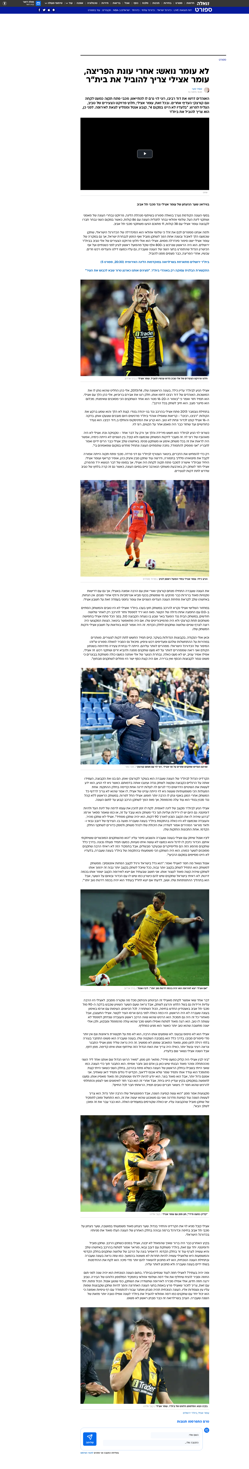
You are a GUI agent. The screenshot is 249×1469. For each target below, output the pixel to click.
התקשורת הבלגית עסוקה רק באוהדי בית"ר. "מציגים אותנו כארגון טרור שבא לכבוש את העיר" (147, 270)
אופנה (80, 3)
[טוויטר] (44, 10)
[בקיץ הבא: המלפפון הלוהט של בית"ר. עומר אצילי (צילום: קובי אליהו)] (144, 1358)
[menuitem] (188, 3)
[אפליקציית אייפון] (49, 10)
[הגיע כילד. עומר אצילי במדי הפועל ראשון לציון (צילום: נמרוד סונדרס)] (144, 531)
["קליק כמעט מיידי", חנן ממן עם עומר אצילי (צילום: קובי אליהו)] (144, 1166)
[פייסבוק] (39, 10)
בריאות (116, 3)
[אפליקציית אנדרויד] (53, 10)
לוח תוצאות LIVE (182, 10)
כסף (136, 3)
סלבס (145, 3)
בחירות (167, 3)
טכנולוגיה (92, 3)
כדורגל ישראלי (164, 10)
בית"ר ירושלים (190, 1413)
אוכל (127, 3)
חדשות (190, 3)
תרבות (156, 3)
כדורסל (135, 10)
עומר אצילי (203, 1413)
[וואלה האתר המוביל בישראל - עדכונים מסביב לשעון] (203, 3)
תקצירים (106, 10)
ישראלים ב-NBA (121, 10)
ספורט (178, 3)
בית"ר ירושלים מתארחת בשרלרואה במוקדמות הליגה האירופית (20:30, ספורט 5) (154, 262)
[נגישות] (5, 3)
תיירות (105, 3)
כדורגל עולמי (148, 10)
